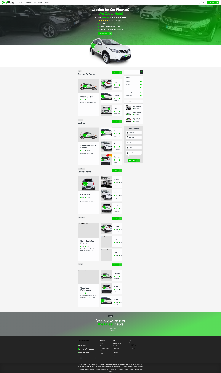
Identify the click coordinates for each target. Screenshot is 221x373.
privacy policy (137, 156)
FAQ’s (101, 351)
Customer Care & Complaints (116, 351)
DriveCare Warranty (117, 343)
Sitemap (114, 355)
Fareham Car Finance (137, 112)
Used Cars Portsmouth (137, 106)
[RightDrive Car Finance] (8, 2)
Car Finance (28, 2)
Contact (46, 2)
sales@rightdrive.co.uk (84, 352)
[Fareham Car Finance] (128, 113)
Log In (204, 2)
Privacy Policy (116, 345)
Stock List (20, 2)
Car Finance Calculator (104, 348)
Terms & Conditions (117, 348)
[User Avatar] (200, 2)
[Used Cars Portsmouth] (128, 107)
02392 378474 (82, 345)
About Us (102, 343)
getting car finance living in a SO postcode (137, 119)
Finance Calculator (38, 2)
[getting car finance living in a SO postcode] (128, 120)
